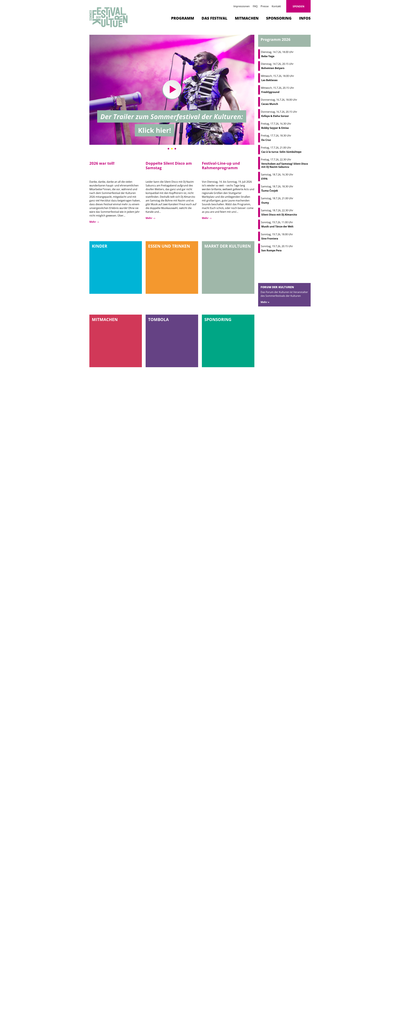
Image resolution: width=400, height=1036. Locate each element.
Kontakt (276, 6)
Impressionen (241, 6)
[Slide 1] (172, 149)
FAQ (255, 6)
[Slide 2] (175, 149)
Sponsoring (279, 18)
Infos (305, 18)
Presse (265, 6)
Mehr (93, 222)
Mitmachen (247, 18)
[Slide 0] (168, 149)
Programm (182, 18)
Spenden (298, 6)
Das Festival (214, 18)
